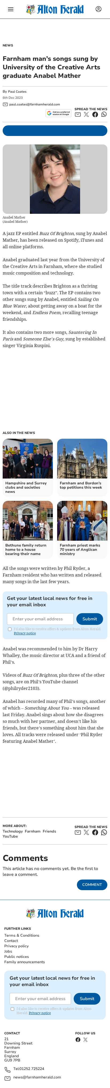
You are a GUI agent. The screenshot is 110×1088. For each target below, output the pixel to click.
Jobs (8, 951)
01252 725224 (31, 1069)
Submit (89, 619)
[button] (10, 9)
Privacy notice (25, 633)
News (8, 45)
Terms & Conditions (21, 935)
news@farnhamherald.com (37, 1077)
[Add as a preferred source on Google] (58, 113)
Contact (11, 940)
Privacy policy (16, 946)
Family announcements (24, 962)
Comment (92, 884)
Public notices (16, 956)
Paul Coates (17, 91)
